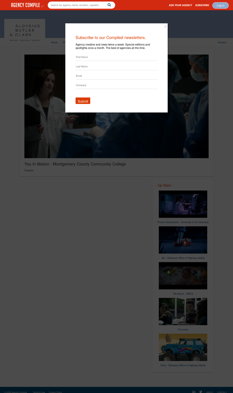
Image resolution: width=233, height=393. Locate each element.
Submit (83, 101)
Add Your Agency (180, 5)
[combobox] (81, 5)
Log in (220, 5)
